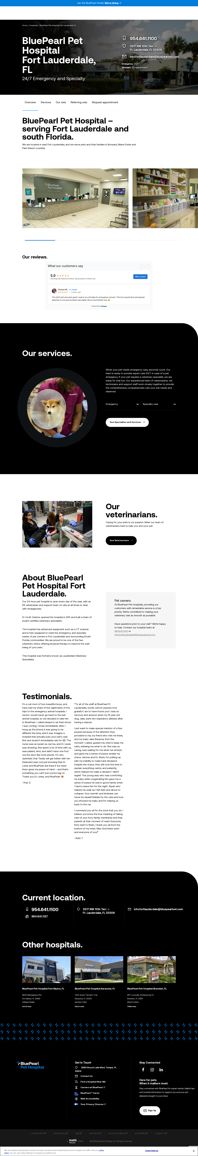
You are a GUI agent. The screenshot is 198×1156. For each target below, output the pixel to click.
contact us (159, 1133)
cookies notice (37, 1133)
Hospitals (33, 26)
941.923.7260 (81, 1002)
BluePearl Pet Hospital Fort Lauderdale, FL (58, 26)
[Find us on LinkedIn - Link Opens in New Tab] (161, 1069)
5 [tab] (161, 240)
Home (24, 26)
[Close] (194, 1151)
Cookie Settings (151, 1151)
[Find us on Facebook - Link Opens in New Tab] (143, 1069)
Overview (30, 102)
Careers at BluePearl (92, 1087)
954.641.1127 (40, 916)
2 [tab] (70, 240)
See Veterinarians (119, 540)
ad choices (94, 1133)
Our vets (61, 102)
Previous (24, 198)
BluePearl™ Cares (90, 1093)
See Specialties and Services (125, 422)
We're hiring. (112, 3)
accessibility (140, 1133)
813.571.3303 (133, 1002)
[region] (99, 1151)
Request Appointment (105, 102)
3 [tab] (100, 240)
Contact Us (87, 1076)
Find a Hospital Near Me (93, 1082)
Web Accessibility (90, 1099)
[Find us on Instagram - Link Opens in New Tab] (152, 1069)
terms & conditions (117, 1133)
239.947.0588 (28, 1002)
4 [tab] (130, 240)
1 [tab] (40, 240)
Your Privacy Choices (92, 1104)
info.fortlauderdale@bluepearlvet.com (154, 57)
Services (46, 102)
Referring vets (79, 102)
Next (174, 198)
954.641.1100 (143, 39)
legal (77, 1133)
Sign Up (152, 1111)
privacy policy (59, 1133)
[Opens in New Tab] (73, 1141)
